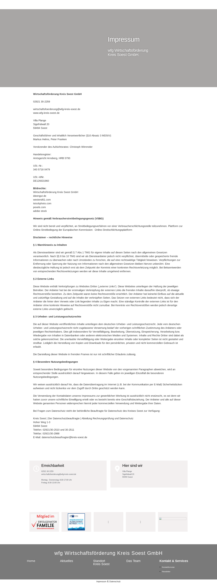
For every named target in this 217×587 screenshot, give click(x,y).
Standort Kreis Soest (101, 562)
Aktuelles (66, 561)
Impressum (101, 581)
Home (31, 561)
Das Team (133, 561)
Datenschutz (115, 581)
